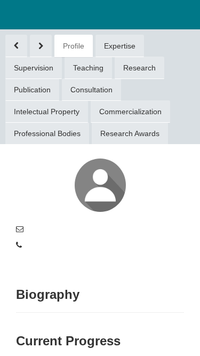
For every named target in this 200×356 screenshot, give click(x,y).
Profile (73, 46)
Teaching (88, 68)
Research (139, 68)
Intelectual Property (46, 111)
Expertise (119, 46)
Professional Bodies (47, 133)
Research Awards (129, 133)
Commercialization (130, 111)
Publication (32, 89)
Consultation (91, 89)
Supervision (33, 68)
